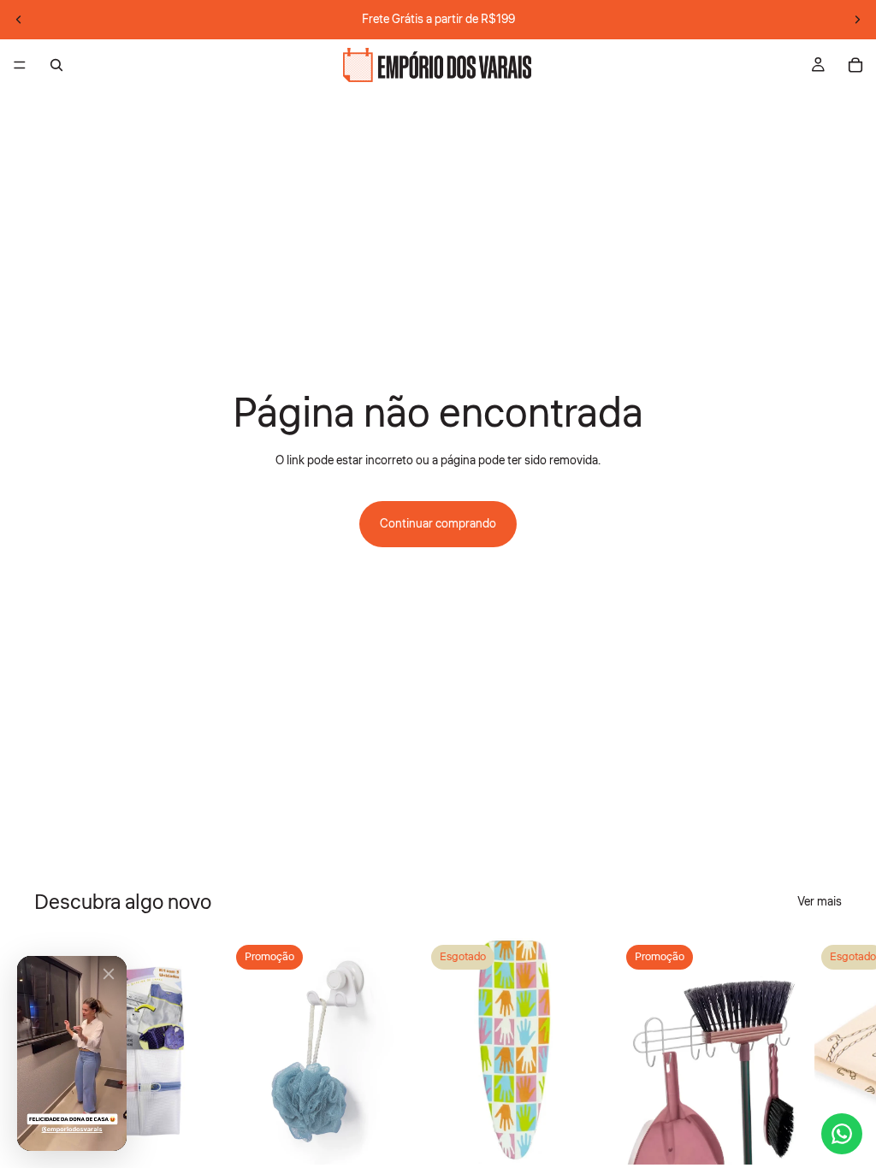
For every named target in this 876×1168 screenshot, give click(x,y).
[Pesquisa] (56, 65)
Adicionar (203, 1138)
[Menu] (19, 65)
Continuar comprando (438, 524)
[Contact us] (841, 1133)
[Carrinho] (855, 65)
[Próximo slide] (857, 19)
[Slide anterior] (19, 19)
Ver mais (819, 902)
